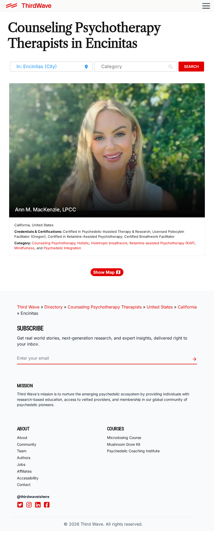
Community (26, 444)
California (187, 307)
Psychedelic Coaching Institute (133, 451)
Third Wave (28, 307)
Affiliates (24, 471)
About (22, 437)
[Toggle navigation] (206, 6)
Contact (24, 484)
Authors (23, 457)
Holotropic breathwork (109, 243)
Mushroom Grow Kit (123, 444)
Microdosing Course (124, 437)
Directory (53, 307)
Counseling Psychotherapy (53, 243)
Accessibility (27, 478)
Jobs (21, 464)
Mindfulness (24, 248)
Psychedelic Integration (62, 248)
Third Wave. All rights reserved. (112, 524)
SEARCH (191, 66)
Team (21, 451)
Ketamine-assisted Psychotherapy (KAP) (162, 243)
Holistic (83, 243)
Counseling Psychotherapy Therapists (105, 307)
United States (160, 307)
